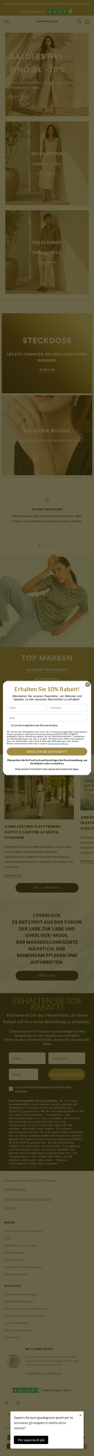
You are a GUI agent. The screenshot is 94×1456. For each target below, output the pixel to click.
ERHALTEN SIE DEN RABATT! (47, 751)
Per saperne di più (31, 1440)
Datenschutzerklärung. (58, 743)
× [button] (80, 1415)
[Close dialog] (87, 684)
